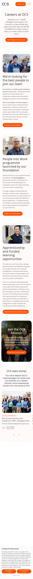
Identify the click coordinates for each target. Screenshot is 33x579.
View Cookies (16, 575)
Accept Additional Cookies (9, 571)
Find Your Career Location (12, 125)
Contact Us (20, 4)
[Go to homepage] (5, 4)
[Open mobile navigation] (29, 4)
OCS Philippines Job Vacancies (16, 40)
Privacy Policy (21, 563)
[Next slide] (19, 435)
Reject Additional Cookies (24, 571)
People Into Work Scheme (12, 214)
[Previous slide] (14, 435)
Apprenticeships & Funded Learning (15, 312)
